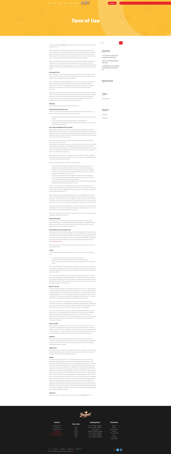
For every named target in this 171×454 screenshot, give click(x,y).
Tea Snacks (114, 436)
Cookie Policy (70, 448)
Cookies (114, 425)
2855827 (53, 433)
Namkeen (114, 431)
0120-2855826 (57, 431)
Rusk (114, 435)
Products (77, 3)
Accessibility (62, 448)
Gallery (70, 3)
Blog (65, 3)
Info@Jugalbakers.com (57, 435)
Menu (54, 3)
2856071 (61, 433)
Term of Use (55, 448)
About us (76, 431)
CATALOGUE (112, 3)
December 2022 (105, 98)
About (59, 3)
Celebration (104, 114)
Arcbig (73, 451)
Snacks (114, 427)
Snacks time (105, 118)
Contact (76, 433)
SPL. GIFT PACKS (114, 433)
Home (49, 3)
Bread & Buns (114, 438)
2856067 (57, 433)
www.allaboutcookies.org (56, 241)
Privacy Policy (78, 448)
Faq (49, 448)
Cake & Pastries (114, 429)
